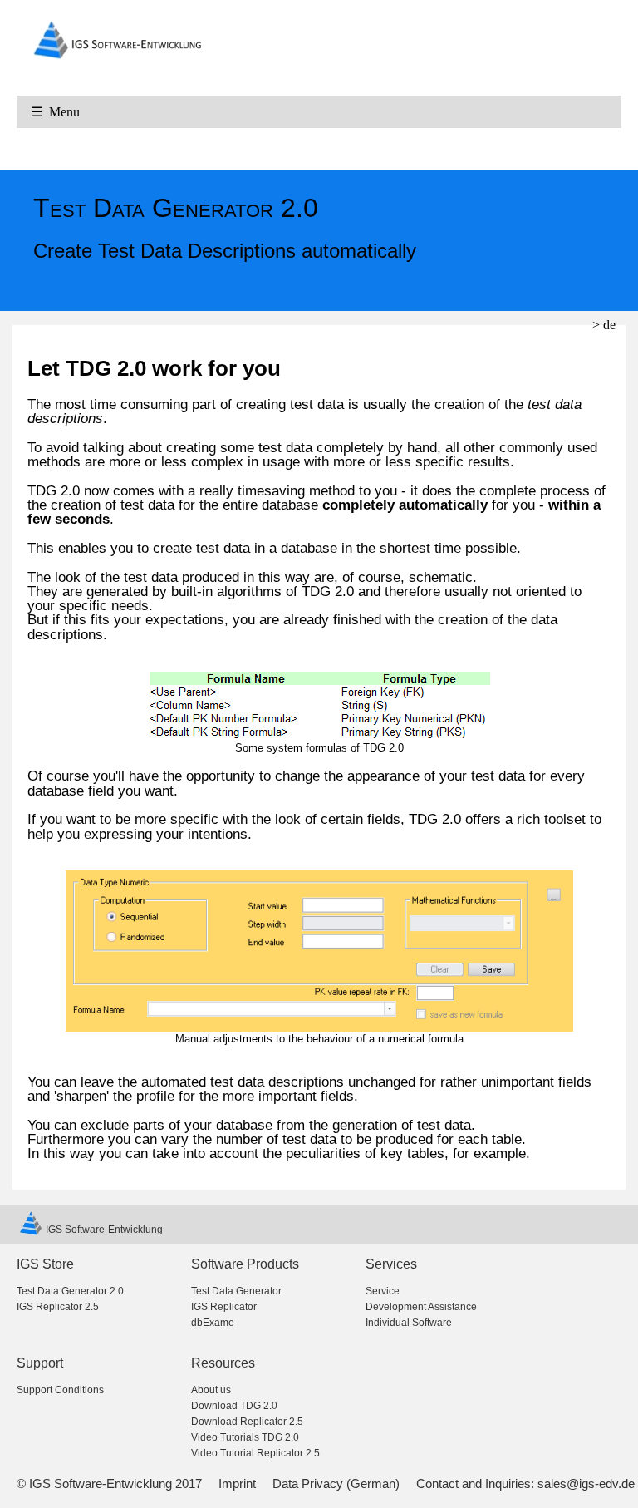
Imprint (237, 1484)
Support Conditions (60, 1390)
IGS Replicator (224, 1307)
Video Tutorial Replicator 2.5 (255, 1453)
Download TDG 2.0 (234, 1406)
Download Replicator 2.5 (247, 1421)
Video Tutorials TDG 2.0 (245, 1437)
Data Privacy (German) (336, 1484)
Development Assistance (421, 1307)
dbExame (212, 1322)
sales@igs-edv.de (586, 1484)
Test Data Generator (236, 1291)
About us (211, 1390)
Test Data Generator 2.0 (70, 1291)
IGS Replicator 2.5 (58, 1307)
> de (604, 325)
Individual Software (409, 1322)
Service (383, 1291)
